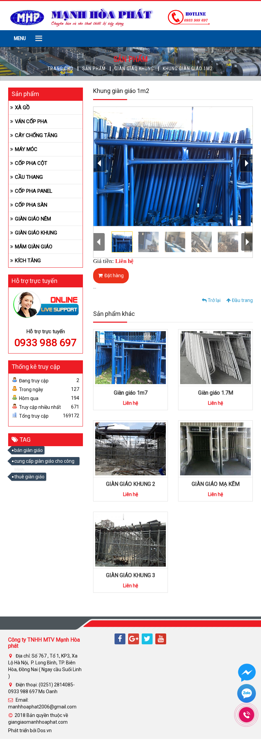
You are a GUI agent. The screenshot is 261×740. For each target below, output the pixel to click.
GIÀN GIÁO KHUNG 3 (130, 575)
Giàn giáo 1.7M (215, 393)
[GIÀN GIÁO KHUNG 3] (130, 540)
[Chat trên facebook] (247, 675)
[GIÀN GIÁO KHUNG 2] (130, 448)
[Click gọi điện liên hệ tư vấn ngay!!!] (246, 714)
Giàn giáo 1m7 (130, 393)
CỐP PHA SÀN (31, 205)
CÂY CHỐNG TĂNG (36, 135)
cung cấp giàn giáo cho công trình (44, 461)
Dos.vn (44, 730)
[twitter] (147, 638)
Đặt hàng (114, 275)
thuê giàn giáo (29, 476)
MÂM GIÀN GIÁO (33, 247)
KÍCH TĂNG (28, 261)
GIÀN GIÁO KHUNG (134, 68)
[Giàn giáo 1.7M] (215, 357)
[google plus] (133, 638)
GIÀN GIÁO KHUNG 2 (130, 484)
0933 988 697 (45, 342)
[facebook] (120, 638)
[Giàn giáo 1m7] (130, 357)
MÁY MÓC (26, 149)
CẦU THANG (29, 177)
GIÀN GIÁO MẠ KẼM (216, 484)
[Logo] (109, 15)
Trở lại (214, 300)
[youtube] (160, 638)
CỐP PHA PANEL (33, 191)
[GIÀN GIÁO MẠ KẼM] (215, 448)
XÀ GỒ (22, 108)
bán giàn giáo (28, 450)
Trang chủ (60, 68)
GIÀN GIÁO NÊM (33, 219)
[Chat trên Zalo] (246, 694)
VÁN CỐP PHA (31, 121)
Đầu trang (242, 300)
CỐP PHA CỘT (31, 163)
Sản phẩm (94, 68)
